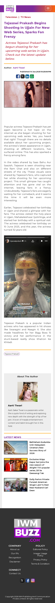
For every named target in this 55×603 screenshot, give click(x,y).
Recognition (15, 557)
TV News (26, 17)
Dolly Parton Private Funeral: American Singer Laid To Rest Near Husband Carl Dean (39, 485)
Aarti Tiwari (19, 68)
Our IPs (15, 553)
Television (11, 17)
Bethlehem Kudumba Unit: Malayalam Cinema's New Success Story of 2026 (40, 447)
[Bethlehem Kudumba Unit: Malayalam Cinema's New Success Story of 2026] (16, 447)
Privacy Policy (40, 559)
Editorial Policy (40, 549)
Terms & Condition (40, 563)
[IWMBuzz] (10, 8)
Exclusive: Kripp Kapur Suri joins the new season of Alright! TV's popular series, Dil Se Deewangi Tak (40, 466)
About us (14, 549)
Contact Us (14, 573)
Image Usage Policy (40, 554)
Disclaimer (14, 561)
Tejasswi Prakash (12, 354)
